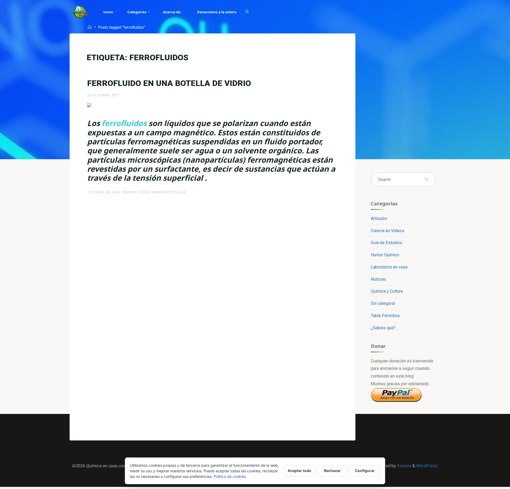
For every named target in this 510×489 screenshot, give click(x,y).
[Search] (247, 12)
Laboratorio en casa (389, 267)
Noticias (378, 279)
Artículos (379, 218)
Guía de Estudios (386, 242)
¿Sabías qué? (383, 327)
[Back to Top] (489, 481)
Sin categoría (383, 303)
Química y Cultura (387, 291)
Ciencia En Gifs (105, 192)
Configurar (365, 470)
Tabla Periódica (385, 315)
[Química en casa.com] (80, 11)
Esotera (403, 465)
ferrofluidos (136, 192)
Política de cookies (230, 476)
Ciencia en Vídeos (387, 230)
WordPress (426, 465)
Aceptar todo (299, 470)
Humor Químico (385, 254)
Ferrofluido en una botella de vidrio (169, 83)
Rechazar (332, 470)
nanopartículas (169, 192)
